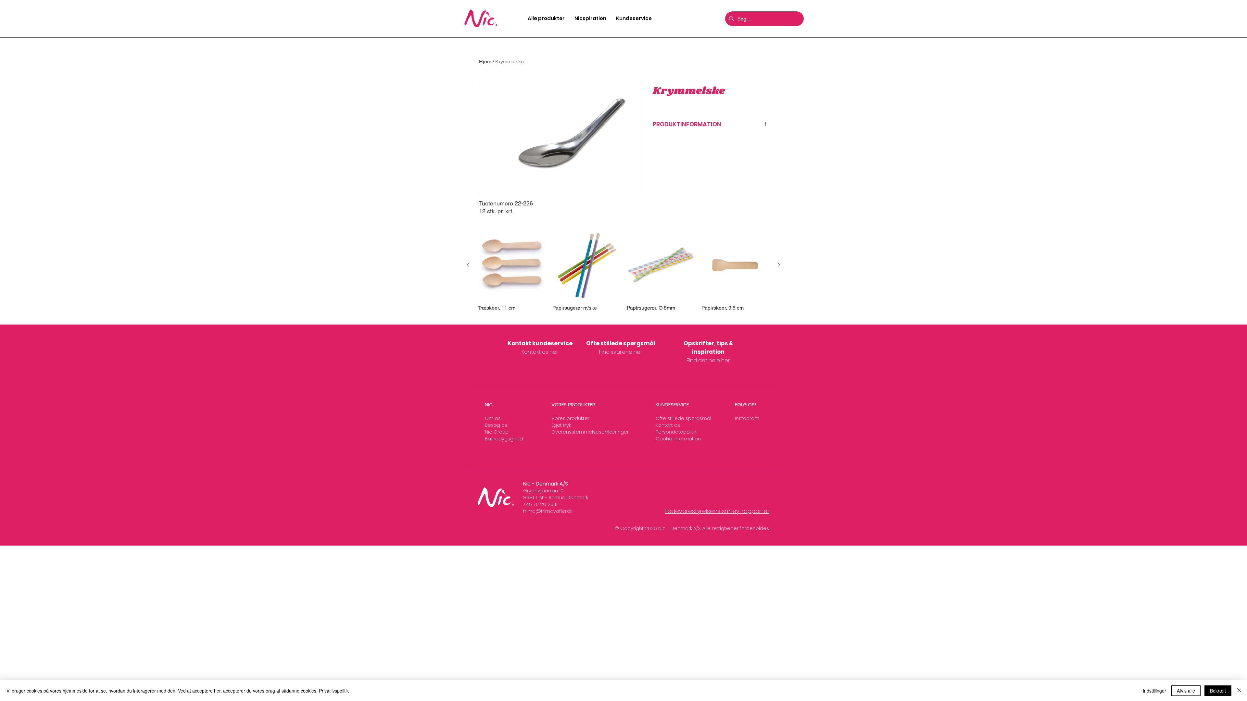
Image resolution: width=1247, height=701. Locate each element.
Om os (493, 418)
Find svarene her (620, 352)
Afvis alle (1186, 690)
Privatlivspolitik (334, 690)
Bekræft (1218, 690)
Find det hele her (708, 360)
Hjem (485, 61)
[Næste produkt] (779, 265)
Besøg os (496, 425)
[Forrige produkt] (468, 265)
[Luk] (1239, 690)
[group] (623, 275)
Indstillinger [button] (1154, 690)
